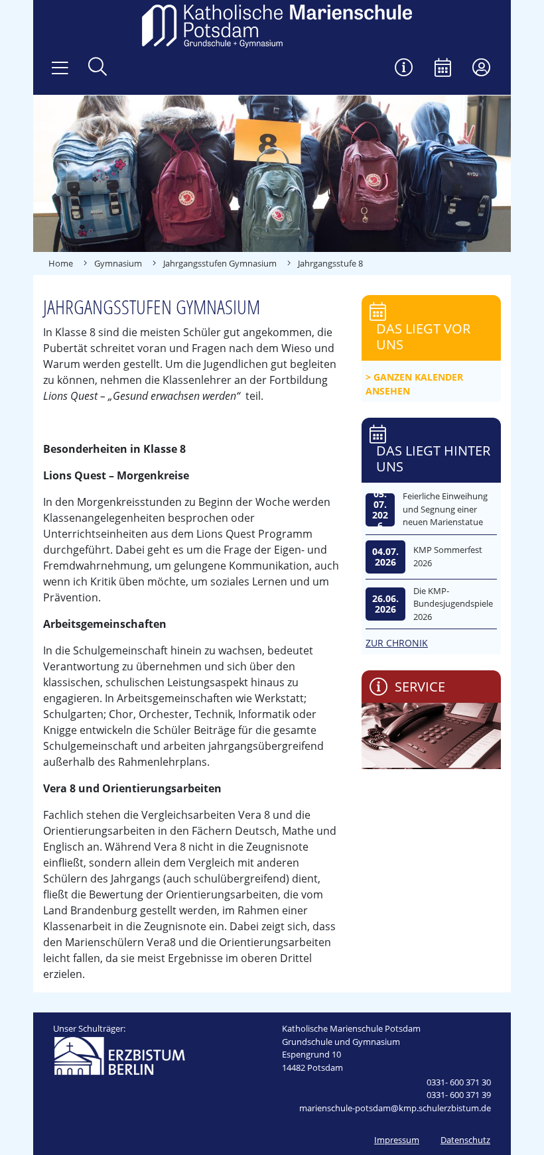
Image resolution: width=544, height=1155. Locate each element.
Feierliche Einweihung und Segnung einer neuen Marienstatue (445, 509)
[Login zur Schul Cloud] (481, 68)
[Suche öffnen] (97, 68)
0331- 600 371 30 (459, 1082)
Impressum (396, 1140)
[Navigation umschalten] (60, 68)
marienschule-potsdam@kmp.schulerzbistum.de (395, 1108)
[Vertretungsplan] (404, 68)
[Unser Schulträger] (119, 1055)
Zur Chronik (397, 643)
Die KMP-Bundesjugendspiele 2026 (453, 604)
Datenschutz (465, 1140)
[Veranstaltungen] (443, 68)
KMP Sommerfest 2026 (447, 556)
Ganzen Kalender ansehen (414, 384)
